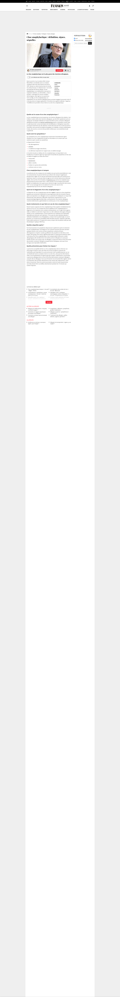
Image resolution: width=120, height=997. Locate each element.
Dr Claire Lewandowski (35, 69)
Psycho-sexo (71, 9)
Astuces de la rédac (79, 40)
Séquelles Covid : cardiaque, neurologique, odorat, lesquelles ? (59, 293)
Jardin (50, 1)
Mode (29, 1)
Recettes (42, 1)
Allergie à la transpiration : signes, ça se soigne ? (60, 323)
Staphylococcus (51, 180)
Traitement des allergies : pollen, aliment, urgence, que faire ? (58, 315)
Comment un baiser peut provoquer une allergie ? (37, 315)
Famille (63, 1)
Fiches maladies (37, 34)
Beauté (33, 1)
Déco (46, 1)
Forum (92, 1)
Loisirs (79, 1)
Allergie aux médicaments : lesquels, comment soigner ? (37, 309)
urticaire (30, 146)
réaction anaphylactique (46, 122)
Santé (67, 1)
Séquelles (56, 93)
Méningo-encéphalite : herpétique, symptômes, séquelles (37, 302)
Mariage (58, 1)
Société (71, 1)
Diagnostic (56, 89)
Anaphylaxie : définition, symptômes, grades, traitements (59, 309)
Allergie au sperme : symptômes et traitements (59, 312)
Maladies (28, 9)
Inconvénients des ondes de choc (59, 289)
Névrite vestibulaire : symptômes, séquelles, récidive (59, 302)
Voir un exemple (88, 38)
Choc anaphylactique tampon (35, 289)
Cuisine (37, 1)
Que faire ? (57, 91)
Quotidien (36, 9)
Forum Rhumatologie (57, 299)
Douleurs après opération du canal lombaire (59, 298)
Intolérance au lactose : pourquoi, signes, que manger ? (37, 323)
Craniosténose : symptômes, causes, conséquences (37, 293)
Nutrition (45, 9)
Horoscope (84, 1)
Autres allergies (51, 34)
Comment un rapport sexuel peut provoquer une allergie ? (37, 312)
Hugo (89, 1)
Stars (75, 1)
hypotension (31, 160)
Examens (62, 9)
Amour (54, 1)
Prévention (56, 94)
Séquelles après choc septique (36, 297)
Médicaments (54, 9)
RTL (32, 98)
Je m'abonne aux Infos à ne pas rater (40, 77)
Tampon (56, 88)
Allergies (44, 34)
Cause (55, 84)
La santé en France (82, 9)
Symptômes (57, 86)
